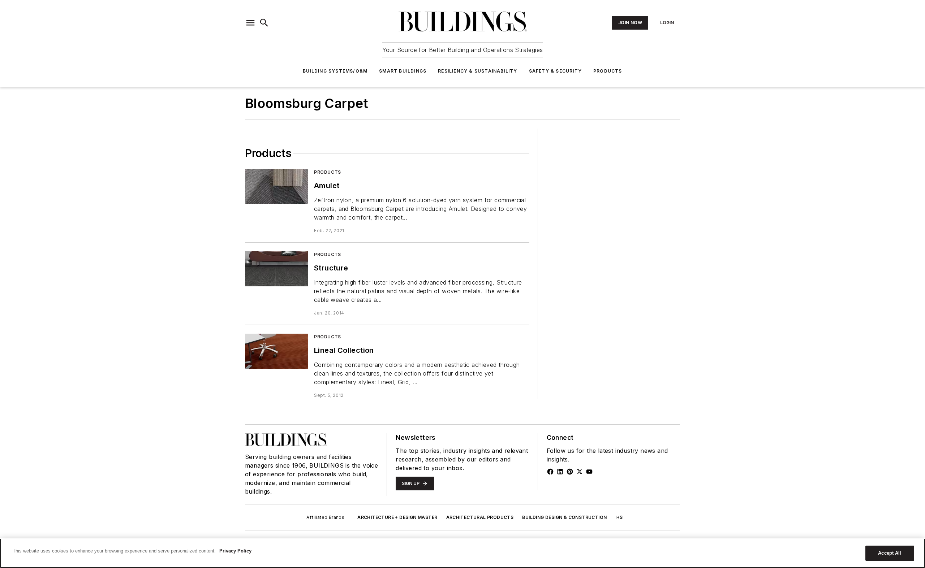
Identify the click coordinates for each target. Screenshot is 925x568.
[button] (250, 22)
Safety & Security (555, 71)
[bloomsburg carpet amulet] (276, 186)
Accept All (889, 553)
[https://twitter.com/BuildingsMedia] (579, 471)
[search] (264, 22)
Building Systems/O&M (335, 71)
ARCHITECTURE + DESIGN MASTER (397, 517)
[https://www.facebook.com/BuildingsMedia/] (550, 471)
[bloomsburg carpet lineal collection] (276, 351)
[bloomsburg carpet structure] (276, 268)
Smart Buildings (402, 71)
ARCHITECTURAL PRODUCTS (480, 517)
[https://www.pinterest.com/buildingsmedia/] (569, 471)
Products (607, 71)
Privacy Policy (235, 551)
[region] (462, 553)
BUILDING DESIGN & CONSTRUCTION (564, 517)
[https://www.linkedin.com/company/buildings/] (560, 471)
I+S (619, 517)
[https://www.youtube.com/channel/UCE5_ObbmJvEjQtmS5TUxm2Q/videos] (589, 471)
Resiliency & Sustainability (477, 71)
